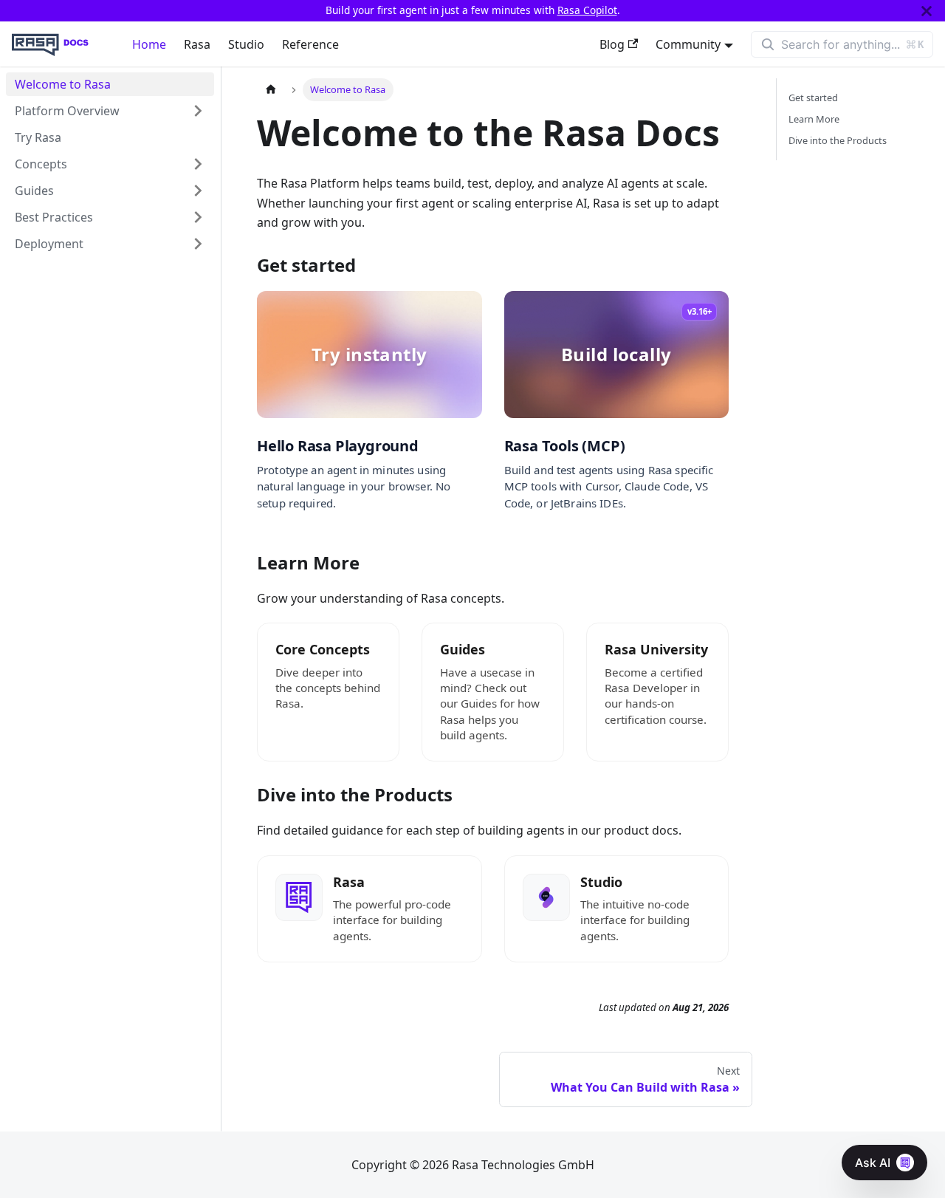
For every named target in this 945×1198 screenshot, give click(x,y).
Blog (612, 44)
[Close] (926, 10)
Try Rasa (38, 137)
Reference (310, 44)
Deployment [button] (49, 244)
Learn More (813, 119)
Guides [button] (34, 190)
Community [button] (688, 44)
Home (149, 44)
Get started (813, 97)
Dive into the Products (837, 140)
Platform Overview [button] (67, 111)
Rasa (197, 44)
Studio (246, 44)
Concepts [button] (41, 164)
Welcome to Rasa (63, 84)
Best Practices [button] (54, 217)
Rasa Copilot (587, 10)
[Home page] (271, 89)
